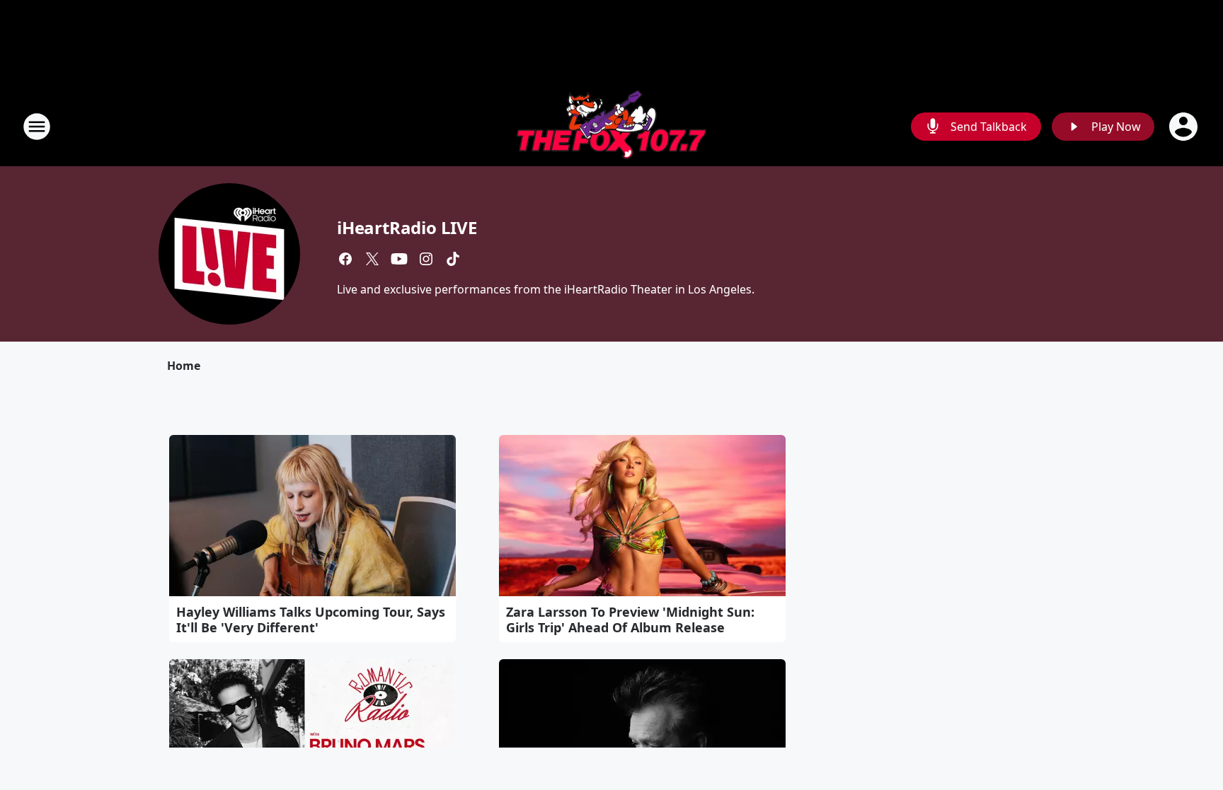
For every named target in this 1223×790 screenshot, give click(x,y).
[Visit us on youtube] (399, 258)
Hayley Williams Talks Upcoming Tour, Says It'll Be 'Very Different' (310, 619)
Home (183, 365)
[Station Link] (611, 126)
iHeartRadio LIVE (407, 227)
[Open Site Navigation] (37, 126)
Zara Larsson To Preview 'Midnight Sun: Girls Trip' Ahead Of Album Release (630, 619)
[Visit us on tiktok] (452, 258)
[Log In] (1184, 126)
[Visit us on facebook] (345, 258)
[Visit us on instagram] (426, 258)
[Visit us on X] (372, 258)
